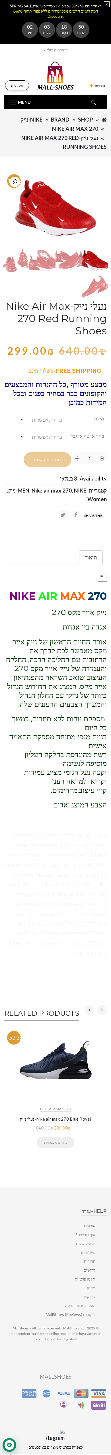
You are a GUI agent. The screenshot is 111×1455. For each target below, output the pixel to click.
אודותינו (89, 1225)
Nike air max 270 (75, 128)
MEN (23, 490)
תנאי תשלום (85, 1243)
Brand (60, 119)
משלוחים (88, 1252)
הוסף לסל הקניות (47, 459)
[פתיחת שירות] (9, 1445)
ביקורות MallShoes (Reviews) (70, 1314)
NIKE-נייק (31, 119)
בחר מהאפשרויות (55, 1142)
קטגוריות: (97, 490)
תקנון (91, 1287)
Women (97, 499)
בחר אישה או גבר (87, 435)
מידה (99, 418)
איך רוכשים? (85, 1234)
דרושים (89, 1270)
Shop (85, 119)
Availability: (92, 478)
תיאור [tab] (91, 557)
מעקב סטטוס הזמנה (80, 1305)
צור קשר (88, 1296)
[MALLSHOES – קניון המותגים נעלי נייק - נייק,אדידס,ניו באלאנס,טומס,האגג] (56, 75)
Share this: (92, 515)
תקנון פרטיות (85, 1279)
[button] (15, 182)
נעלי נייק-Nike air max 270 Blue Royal (55, 1118)
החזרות (89, 1261)
